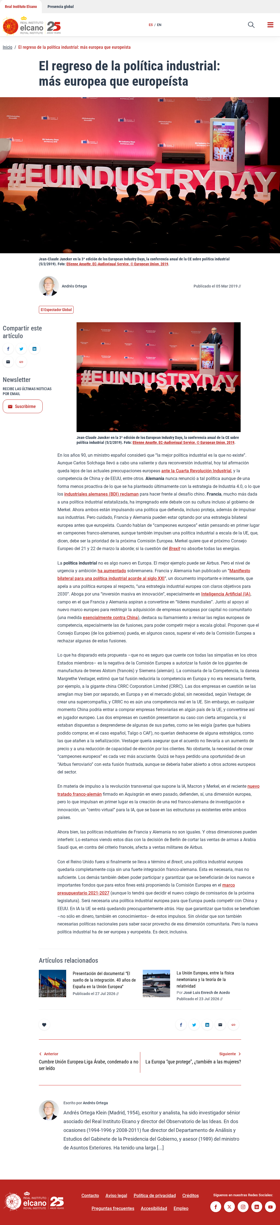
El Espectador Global (56, 309)
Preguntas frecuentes (113, 1208)
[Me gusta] (44, 1024)
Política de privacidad (155, 1195)
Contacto (90, 1195)
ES (151, 25)
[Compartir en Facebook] (8, 349)
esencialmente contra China (110, 617)
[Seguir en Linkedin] (256, 1207)
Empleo (181, 1208)
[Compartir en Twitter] (21, 349)
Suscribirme (25, 406)
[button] (251, 25)
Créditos (190, 1195)
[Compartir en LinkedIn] (34, 349)
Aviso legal (116, 1195)
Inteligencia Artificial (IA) (225, 594)
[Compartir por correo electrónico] (8, 362)
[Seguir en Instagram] (243, 1207)
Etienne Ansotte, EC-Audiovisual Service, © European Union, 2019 (117, 264)
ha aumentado (112, 570)
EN (159, 25)
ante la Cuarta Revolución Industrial (196, 470)
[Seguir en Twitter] (229, 1207)
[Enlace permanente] (21, 362)
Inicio (7, 47)
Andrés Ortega (74, 286)
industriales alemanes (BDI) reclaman (101, 494)
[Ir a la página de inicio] (37, 23)
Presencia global (61, 6)
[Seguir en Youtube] (270, 1207)
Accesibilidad (154, 1208)
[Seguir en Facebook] (215, 1207)
